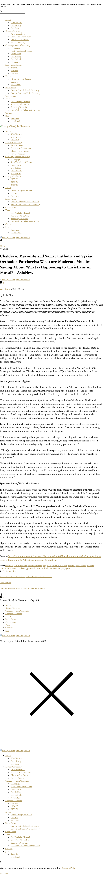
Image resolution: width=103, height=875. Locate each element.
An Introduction (18, 33)
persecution (55, 568)
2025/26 (14, 67)
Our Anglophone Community (17, 45)
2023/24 (14, 73)
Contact (8, 112)
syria (63, 568)
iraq (44, 565)
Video (7, 98)
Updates (4, 246)
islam (49, 565)
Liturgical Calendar (13, 64)
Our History (16, 25)
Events (8, 76)
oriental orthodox (19, 568)
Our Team (15, 28)
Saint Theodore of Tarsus (21, 50)
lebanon (63, 565)
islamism (55, 565)
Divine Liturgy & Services (21, 79)
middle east (81, 565)
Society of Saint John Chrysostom (16, 279)
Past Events (16, 84)
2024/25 (14, 70)
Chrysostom (10, 95)
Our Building (16, 56)
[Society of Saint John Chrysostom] (15, 126)
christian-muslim (20, 565)
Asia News (5, 289)
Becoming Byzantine (19, 107)
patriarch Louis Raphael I (38, 568)
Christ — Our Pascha (20, 39)
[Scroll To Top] (1, 862)
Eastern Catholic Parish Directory (25, 90)
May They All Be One (20, 104)
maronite (71, 565)
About (8, 19)
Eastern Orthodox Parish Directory (25, 93)
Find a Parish (10, 87)
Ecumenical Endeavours (21, 36)
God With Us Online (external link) (25, 110)
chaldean (9, 565)
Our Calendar (16, 59)
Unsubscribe (16, 121)
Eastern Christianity (13, 31)
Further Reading (18, 42)
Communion (16, 53)
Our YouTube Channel (20, 101)
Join (7, 115)
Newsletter (16, 62)
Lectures (14, 81)
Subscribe (15, 118)
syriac (67, 568)
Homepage (15, 48)
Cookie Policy (69, 867)
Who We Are (16, 22)
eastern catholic (35, 565)
